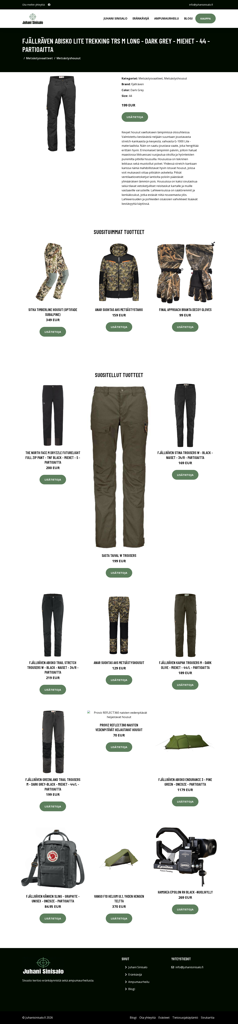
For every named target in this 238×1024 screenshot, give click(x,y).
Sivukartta (207, 1017)
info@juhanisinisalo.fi (201, 4)
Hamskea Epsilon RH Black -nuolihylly (185, 892)
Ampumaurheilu (166, 18)
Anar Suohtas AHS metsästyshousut (119, 662)
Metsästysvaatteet (39, 58)
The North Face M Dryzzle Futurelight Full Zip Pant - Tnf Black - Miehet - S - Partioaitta (52, 457)
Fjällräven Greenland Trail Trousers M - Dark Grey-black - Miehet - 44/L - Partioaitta (52, 784)
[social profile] (49, 4)
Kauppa (205, 18)
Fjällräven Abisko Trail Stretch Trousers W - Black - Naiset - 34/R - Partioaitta (53, 667)
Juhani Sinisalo (115, 18)
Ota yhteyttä (147, 1017)
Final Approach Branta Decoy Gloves (185, 309)
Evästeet (164, 1017)
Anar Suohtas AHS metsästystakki (119, 309)
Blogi (188, 18)
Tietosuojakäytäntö (185, 1017)
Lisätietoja (135, 117)
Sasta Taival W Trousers (119, 555)
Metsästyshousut (69, 58)
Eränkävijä (141, 18)
